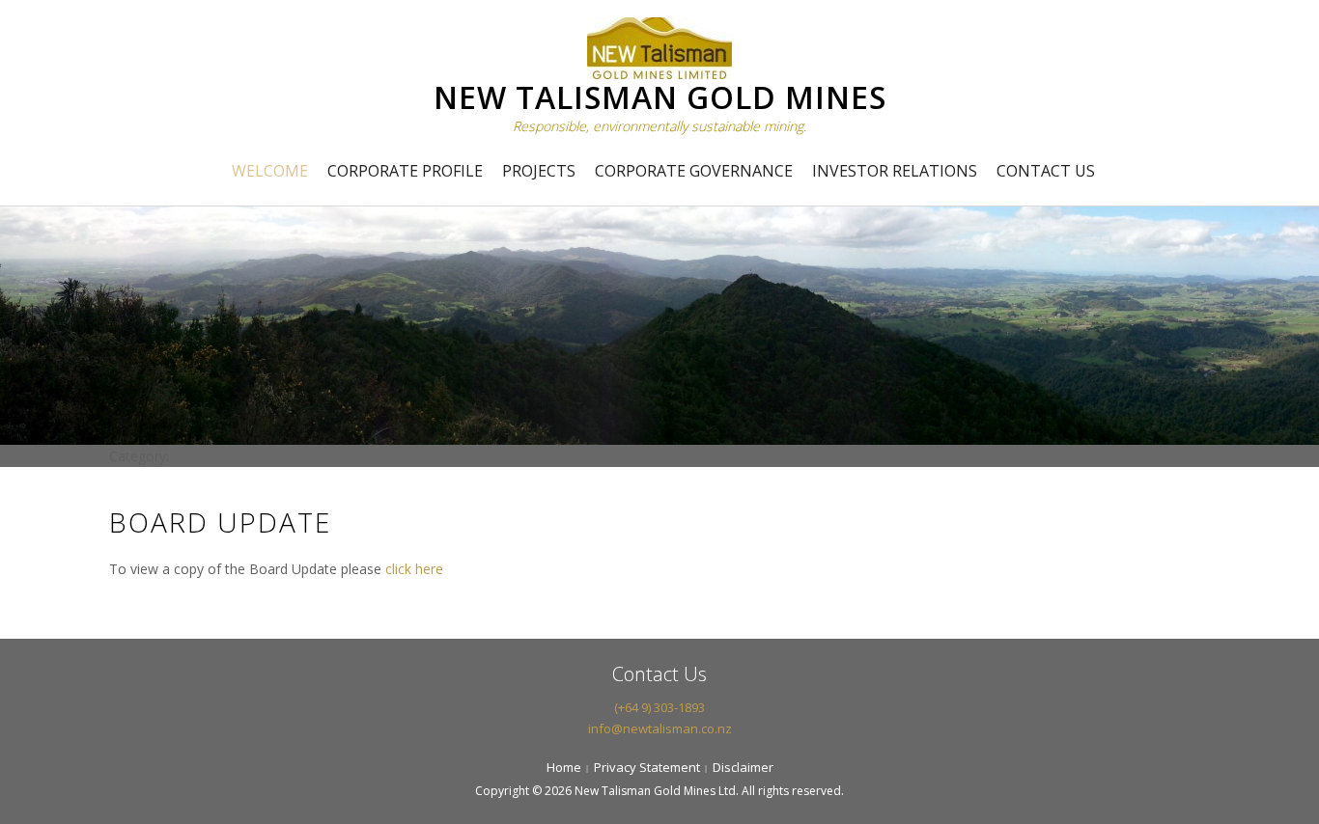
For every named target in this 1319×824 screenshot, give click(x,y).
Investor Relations (894, 170)
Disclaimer (743, 767)
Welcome (270, 170)
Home (564, 767)
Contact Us (1045, 170)
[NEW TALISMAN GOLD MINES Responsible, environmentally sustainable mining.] (659, 46)
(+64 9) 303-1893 (659, 707)
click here (414, 569)
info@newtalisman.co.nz (660, 728)
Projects (538, 170)
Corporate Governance (694, 170)
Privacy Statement (647, 767)
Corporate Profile (405, 170)
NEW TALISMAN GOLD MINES (660, 97)
